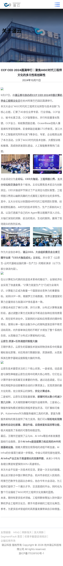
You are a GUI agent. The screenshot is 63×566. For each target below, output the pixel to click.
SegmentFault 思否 (11, 536)
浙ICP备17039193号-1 (31, 553)
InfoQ (16, 532)
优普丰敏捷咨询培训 (35, 536)
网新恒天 (27, 532)
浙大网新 (39, 532)
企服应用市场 (8, 540)
